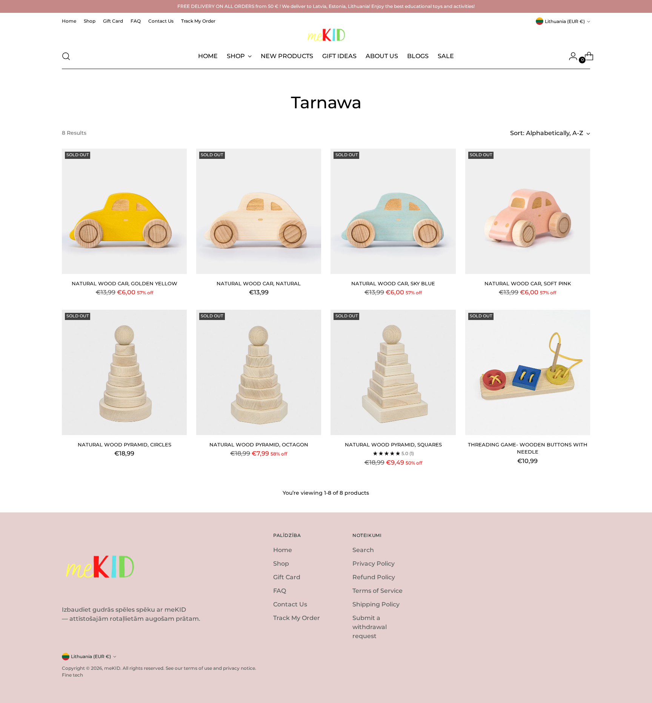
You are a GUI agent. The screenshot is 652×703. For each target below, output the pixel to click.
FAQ (279, 590)
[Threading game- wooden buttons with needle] (527, 372)
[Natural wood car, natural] (258, 211)
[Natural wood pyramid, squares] (393, 372)
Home (282, 550)
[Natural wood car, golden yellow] (124, 211)
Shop (281, 563)
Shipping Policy (376, 604)
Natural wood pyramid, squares (393, 444)
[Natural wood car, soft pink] (527, 211)
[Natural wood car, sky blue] (393, 211)
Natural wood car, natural (259, 283)
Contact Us (290, 604)
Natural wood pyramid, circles (124, 444)
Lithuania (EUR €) (565, 21)
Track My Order (296, 617)
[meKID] (326, 34)
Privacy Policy (373, 563)
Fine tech (72, 675)
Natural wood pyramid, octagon (258, 444)
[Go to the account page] (570, 56)
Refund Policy (373, 577)
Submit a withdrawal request (369, 627)
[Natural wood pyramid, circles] (124, 372)
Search (363, 550)
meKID (112, 668)
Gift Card (286, 577)
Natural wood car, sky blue (393, 283)
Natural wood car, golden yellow (124, 283)
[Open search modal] (66, 56)
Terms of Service (377, 590)
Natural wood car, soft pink (527, 283)
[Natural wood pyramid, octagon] (258, 372)
